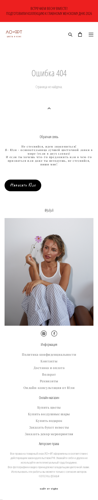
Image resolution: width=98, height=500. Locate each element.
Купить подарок (49, 421)
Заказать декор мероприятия (49, 434)
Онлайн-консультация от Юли (49, 388)
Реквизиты (49, 381)
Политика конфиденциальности (49, 354)
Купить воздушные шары (49, 414)
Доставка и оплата (49, 368)
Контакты (49, 361)
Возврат (49, 374)
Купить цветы (49, 407)
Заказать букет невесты (49, 427)
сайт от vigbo (49, 489)
